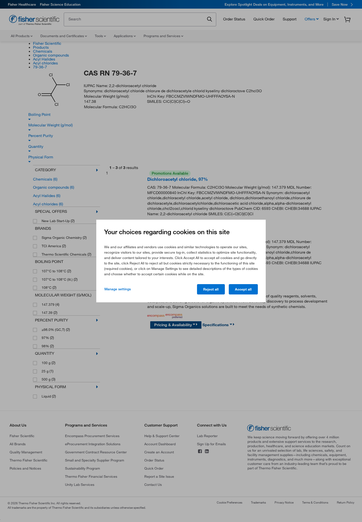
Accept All (243, 289)
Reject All (211, 289)
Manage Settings (117, 289)
